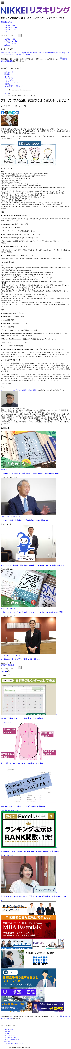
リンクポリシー (9, 78)
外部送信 (7, 84)
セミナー (7, 31)
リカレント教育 (60, 53)
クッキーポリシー (10, 80)
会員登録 (4, 22)
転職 (26, 53)
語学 (35, 53)
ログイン (10, 22)
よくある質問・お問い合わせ (14, 86)
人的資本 (27, 54)
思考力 (49, 53)
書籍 (53, 53)
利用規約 (7, 74)
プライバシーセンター (11, 82)
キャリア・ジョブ (10, 29)
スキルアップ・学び (11, 27)
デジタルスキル (42, 53)
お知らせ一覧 (8, 72)
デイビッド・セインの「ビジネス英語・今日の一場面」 (19, 390)
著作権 (6, 76)
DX (2, 53)
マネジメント (9, 54)
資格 (23, 53)
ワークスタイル (19, 54)
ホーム (6, 93)
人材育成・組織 (9, 25)
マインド (6, 53)
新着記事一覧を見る (7, 665)
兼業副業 (31, 53)
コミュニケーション (15, 53)
